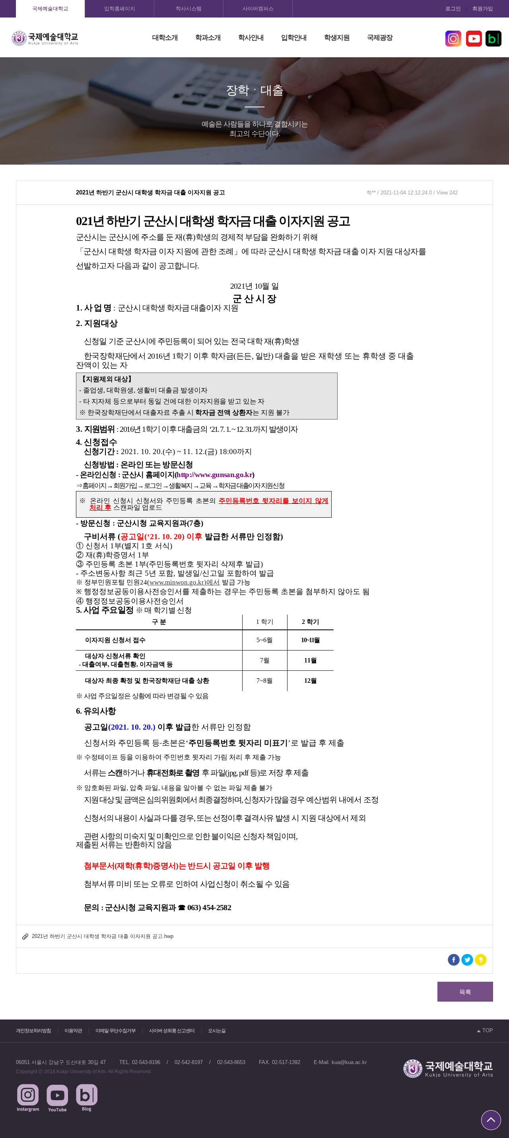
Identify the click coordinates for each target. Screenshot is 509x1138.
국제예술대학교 (50, 9)
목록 (465, 991)
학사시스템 (189, 9)
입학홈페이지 (119, 9)
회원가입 (482, 9)
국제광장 (379, 37)
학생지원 (337, 37)
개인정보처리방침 (33, 1030)
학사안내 (251, 37)
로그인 (453, 9)
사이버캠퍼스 (258, 9)
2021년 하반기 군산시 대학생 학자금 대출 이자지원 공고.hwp (102, 936)
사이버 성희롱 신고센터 (171, 1030)
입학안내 (294, 37)
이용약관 (73, 1030)
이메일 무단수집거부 (115, 1030)
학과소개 (208, 37)
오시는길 (216, 1030)
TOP (487, 1030)
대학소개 (165, 37)
